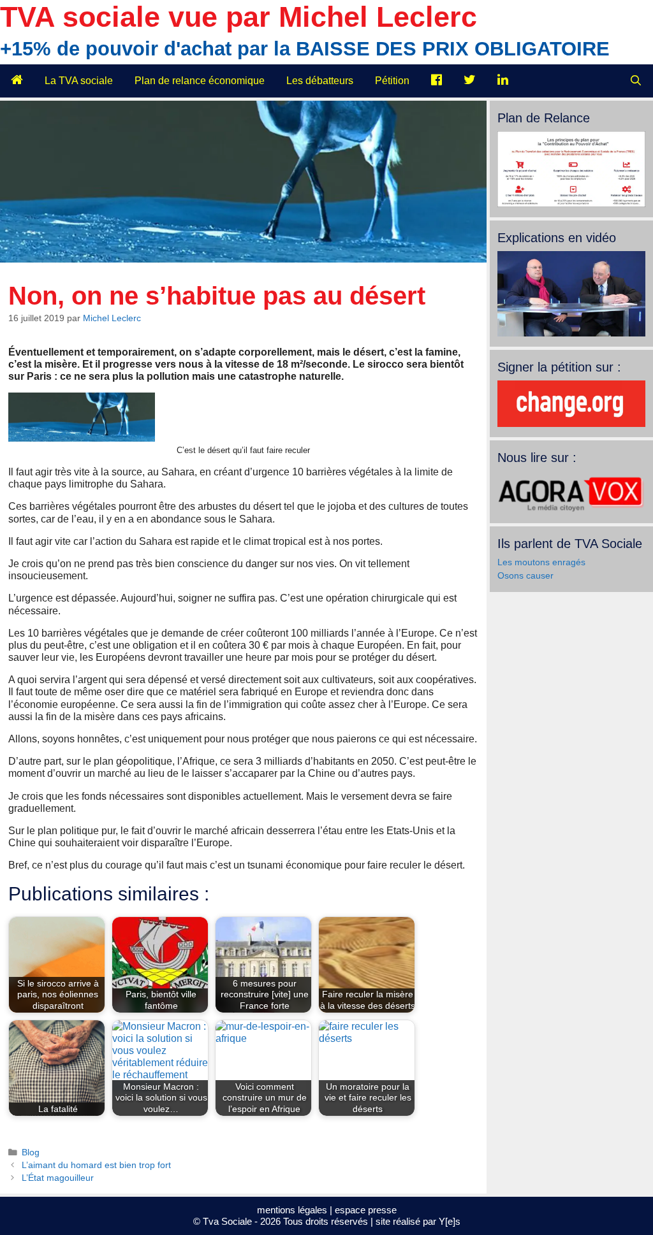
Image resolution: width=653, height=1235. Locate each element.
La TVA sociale (79, 80)
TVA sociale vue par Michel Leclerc (238, 17)
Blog (31, 1152)
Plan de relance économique (200, 80)
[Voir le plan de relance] (571, 204)
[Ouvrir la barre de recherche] (635, 81)
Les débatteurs (319, 80)
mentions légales (292, 1209)
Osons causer (525, 575)
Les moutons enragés (541, 562)
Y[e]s (449, 1221)
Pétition (392, 80)
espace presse (366, 1209)
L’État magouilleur (58, 1178)
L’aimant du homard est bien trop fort (96, 1165)
